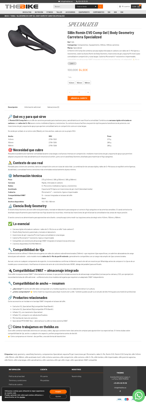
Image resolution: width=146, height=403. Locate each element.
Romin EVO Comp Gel (123, 354)
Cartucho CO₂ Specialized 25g (23, 309)
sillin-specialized (76, 360)
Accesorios (70, 12)
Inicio (7, 16)
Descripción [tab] (13, 107)
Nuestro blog (76, 376)
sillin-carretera (47, 360)
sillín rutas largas (20, 360)
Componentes (98, 12)
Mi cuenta (44, 376)
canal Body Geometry (34, 354)
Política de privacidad (17, 376)
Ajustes (58, 396)
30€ (121, 12)
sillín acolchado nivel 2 (33, 357)
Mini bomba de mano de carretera (25, 318)
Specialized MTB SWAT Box (23, 321)
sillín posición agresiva (127, 357)
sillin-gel (57, 360)
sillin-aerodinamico (34, 360)
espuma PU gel (68, 354)
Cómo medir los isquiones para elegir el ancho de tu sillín (54, 292)
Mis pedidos (44, 380)
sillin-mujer (65, 360)
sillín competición (66, 357)
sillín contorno (79, 357)
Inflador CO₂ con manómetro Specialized (27, 312)
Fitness (50, 12)
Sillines (103, 45)
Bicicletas (27, 12)
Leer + (72, 63)
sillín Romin (9, 360)
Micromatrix (90, 354)
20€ (115, 12)
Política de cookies (16, 384)
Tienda (12, 16)
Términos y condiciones (17, 380)
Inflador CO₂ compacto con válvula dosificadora (30, 315)
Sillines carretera (112, 45)
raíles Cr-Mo (100, 354)
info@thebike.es (120, 388)
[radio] (71, 82)
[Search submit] (100, 6)
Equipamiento (84, 12)
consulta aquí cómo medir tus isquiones (71, 217)
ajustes (22, 397)
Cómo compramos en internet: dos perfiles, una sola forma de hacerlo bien (38, 336)
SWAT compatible (90, 360)
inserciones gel (80, 354)
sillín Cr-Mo (89, 357)
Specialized (77, 48)
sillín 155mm (9, 357)
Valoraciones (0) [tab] (53, 107)
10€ (109, 12)
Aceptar (58, 392)
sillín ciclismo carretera (50, 357)
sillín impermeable (111, 357)
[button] (56, 24)
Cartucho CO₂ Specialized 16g (23, 306)
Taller (59, 12)
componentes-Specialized (52, 354)
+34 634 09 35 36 (120, 383)
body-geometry (19, 354)
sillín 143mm (136, 354)
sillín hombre (99, 357)
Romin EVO (110, 354)
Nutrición (39, 12)
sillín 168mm (19, 357)
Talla (69, 77)
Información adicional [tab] (32, 107)
